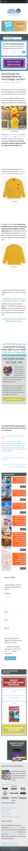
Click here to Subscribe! (14, 352)
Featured (21, 436)
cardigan (9, 443)
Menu (6, 1)
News (2, 438)
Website (6, 628)
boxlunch (14, 441)
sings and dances (21, 137)
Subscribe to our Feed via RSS (9, 843)
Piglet (19, 447)
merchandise (13, 447)
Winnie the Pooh (15, 449)
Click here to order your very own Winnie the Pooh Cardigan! (14, 299)
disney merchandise (13, 436)
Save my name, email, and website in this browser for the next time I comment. (13, 641)
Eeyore (3, 447)
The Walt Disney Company (8, 832)
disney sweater (21, 445)
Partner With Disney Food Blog (10, 817)
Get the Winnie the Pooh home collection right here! (14, 320)
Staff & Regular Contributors (9, 808)
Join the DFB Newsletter (14, 344)
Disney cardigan (16, 443)
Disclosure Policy (6, 810)
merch (7, 447)
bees (9, 441)
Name (6, 612)
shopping (3, 449)
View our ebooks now (7, 784)
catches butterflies (14, 134)
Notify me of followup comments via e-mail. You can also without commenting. (12, 650)
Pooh (22, 447)
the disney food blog (14, 9)
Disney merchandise (10, 445)
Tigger (9, 449)
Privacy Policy (5, 812)
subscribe (9, 651)
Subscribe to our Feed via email (10, 845)
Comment (7, 593)
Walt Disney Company (15, 827)
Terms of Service (6, 814)
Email (6, 620)
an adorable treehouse (7, 137)
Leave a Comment (16, 82)
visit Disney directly (14, 834)
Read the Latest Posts (8, 36)
